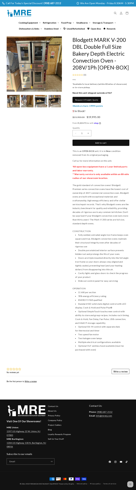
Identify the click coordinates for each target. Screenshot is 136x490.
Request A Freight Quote (86, 100)
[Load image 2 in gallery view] (27, 101)
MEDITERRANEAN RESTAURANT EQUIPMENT (42, 484)
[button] (115, 13)
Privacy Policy (54, 415)
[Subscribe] (51, 461)
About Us (52, 411)
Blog (50, 429)
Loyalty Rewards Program (59, 434)
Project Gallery (54, 425)
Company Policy (55, 420)
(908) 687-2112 (52, 3)
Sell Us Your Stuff (56, 439)
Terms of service (109, 484)
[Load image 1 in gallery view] (13, 101)
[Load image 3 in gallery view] (41, 101)
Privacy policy (95, 484)
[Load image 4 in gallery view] (54, 101)
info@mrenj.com (104, 415)
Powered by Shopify (66, 484)
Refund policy (82, 484)
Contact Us (53, 406)
